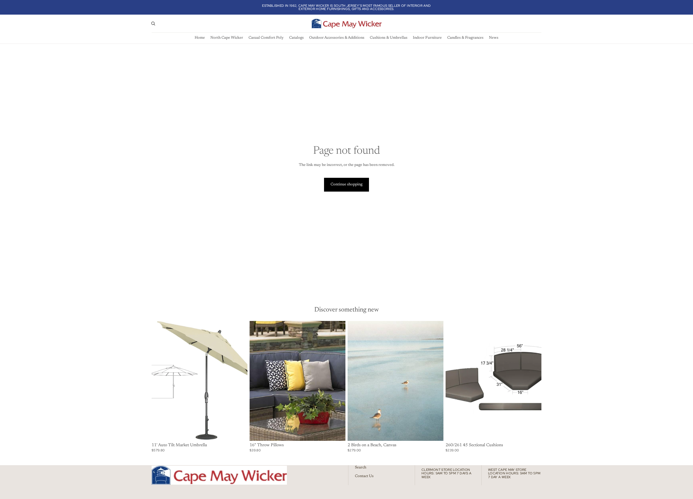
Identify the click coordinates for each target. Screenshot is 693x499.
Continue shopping (346, 184)
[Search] (153, 23)
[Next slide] (239, 381)
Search (360, 468)
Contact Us (364, 476)
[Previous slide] (160, 381)
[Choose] (239, 432)
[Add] (435, 432)
